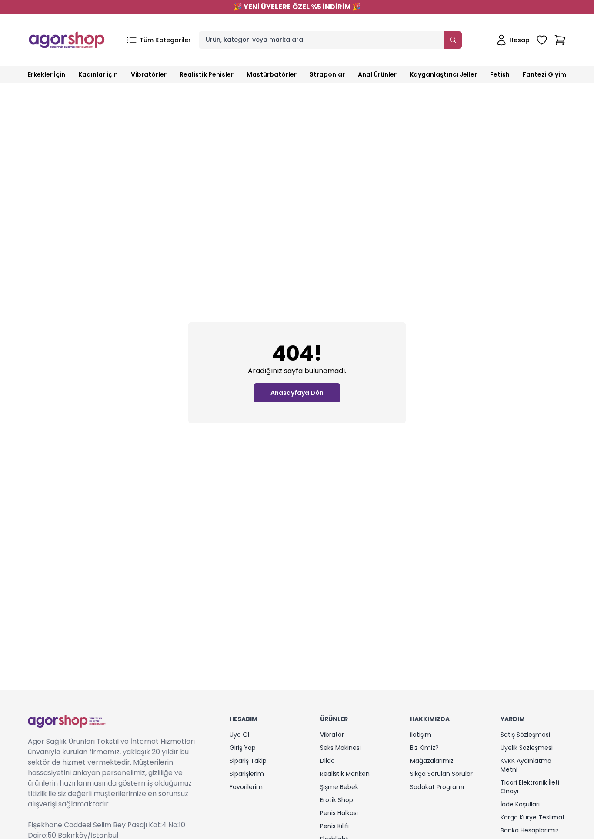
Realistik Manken (345, 773)
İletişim (420, 734)
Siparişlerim (247, 773)
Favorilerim (246, 786)
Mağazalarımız (432, 760)
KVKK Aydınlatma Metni (526, 765)
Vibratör (332, 734)
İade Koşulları (520, 804)
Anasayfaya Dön (297, 392)
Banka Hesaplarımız (530, 830)
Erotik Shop (336, 800)
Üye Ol (239, 734)
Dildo (327, 760)
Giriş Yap (243, 747)
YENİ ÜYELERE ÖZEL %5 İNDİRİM (297, 7)
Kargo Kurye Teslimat (533, 817)
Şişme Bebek (339, 786)
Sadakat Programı (437, 786)
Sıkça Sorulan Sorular (441, 773)
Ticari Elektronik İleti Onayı (530, 787)
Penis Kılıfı (334, 826)
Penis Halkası (339, 813)
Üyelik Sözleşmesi (527, 747)
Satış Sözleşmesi (525, 734)
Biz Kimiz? (424, 747)
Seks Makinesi (340, 747)
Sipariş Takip (248, 760)
